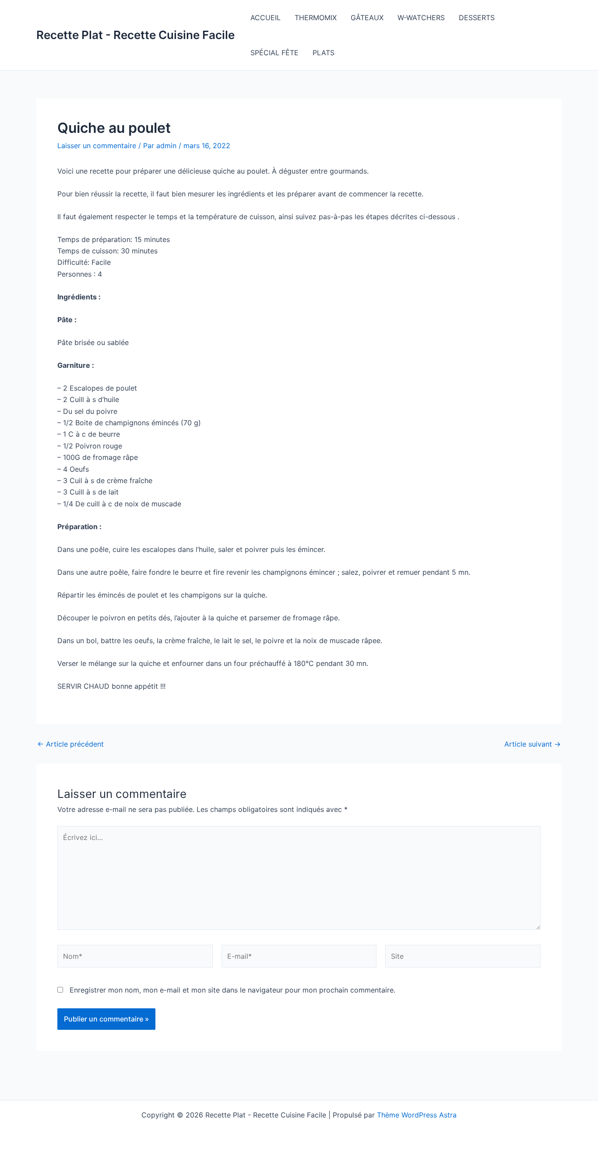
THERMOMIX (316, 17)
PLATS (323, 52)
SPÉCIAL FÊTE (274, 52)
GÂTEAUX (367, 17)
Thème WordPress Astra (417, 1114)
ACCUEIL (265, 17)
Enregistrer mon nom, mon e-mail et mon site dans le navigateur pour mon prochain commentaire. (232, 990)
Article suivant (532, 743)
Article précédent (70, 743)
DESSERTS (477, 17)
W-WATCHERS (421, 17)
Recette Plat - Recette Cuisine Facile (135, 35)
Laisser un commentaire (96, 145)
